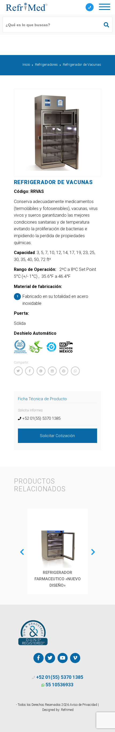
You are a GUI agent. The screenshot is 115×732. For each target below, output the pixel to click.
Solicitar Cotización (57, 435)
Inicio (26, 65)
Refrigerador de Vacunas (82, 65)
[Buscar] (104, 25)
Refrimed (67, 710)
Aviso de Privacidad (83, 705)
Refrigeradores (46, 65)
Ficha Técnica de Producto (42, 398)
